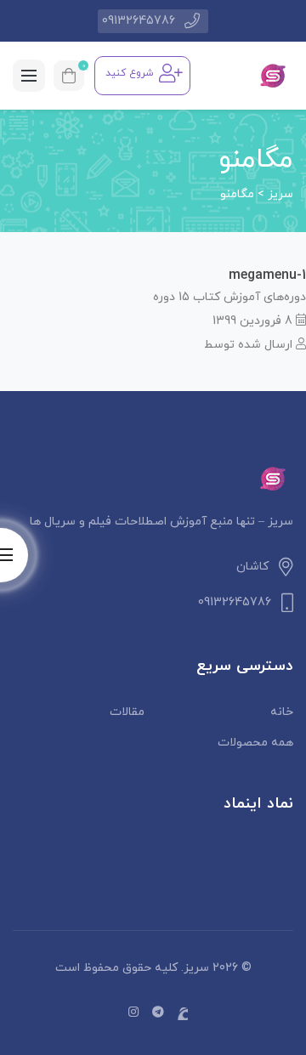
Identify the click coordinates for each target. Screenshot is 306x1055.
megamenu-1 (267, 275)
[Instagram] (133, 1013)
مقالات (127, 712)
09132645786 (138, 21)
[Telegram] (158, 1013)
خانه (281, 712)
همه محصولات (255, 743)
